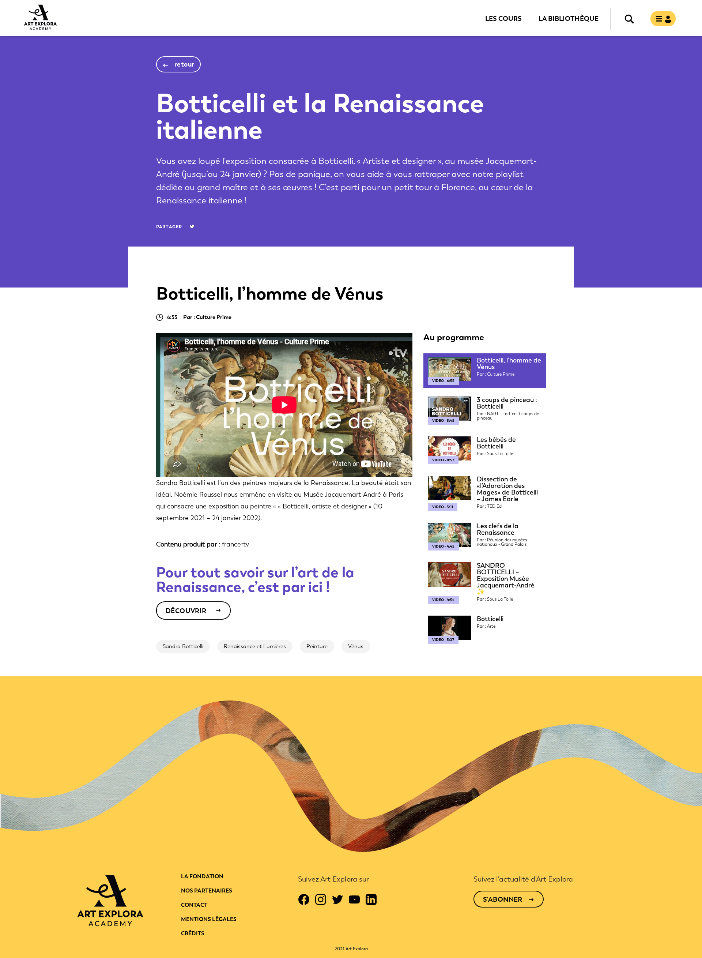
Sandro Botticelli (183, 646)
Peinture (317, 646)
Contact (194, 905)
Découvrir (186, 611)
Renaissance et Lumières (255, 646)
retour (184, 64)
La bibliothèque (569, 18)
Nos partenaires (206, 890)
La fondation (202, 876)
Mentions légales (209, 919)
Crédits (192, 933)
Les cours (503, 18)
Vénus (355, 646)
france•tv (235, 544)
